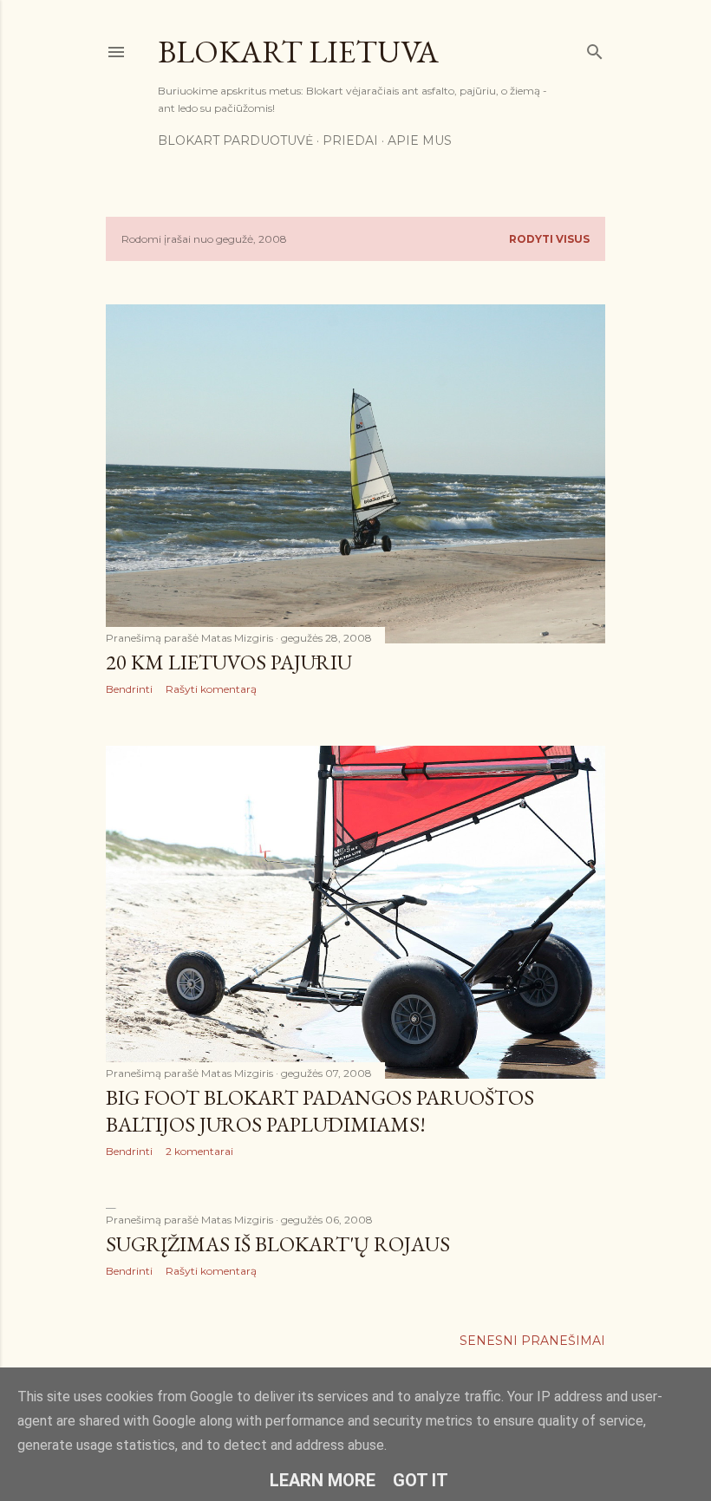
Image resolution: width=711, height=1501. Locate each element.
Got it (420, 1480)
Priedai (350, 140)
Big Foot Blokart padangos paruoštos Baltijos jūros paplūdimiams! (320, 1111)
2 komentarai (199, 1151)
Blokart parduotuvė (235, 140)
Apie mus (420, 140)
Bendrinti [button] (129, 688)
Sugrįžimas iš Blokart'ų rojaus (278, 1243)
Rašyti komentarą (211, 688)
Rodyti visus (549, 238)
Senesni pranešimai (532, 1340)
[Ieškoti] (594, 48)
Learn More (322, 1480)
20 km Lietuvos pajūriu (229, 662)
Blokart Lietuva (298, 51)
